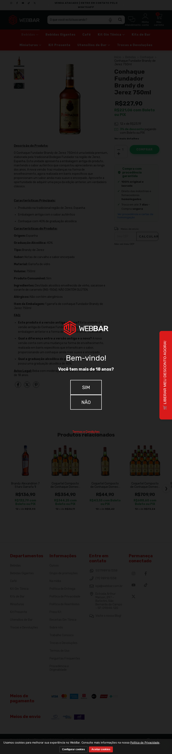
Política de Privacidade (144, 742)
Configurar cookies (73, 749)
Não (86, 402)
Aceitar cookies (100, 749)
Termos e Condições (86, 431)
